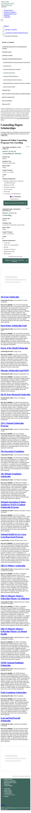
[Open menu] (2, 20)
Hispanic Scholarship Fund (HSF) (15, 370)
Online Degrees (8, 779)
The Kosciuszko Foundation (12, 451)
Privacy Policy (8, 791)
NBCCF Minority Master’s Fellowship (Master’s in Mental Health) (14, 631)
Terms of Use (7, 790)
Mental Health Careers (10, 782)
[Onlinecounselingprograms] (7, 7)
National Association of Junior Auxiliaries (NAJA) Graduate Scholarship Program (13, 504)
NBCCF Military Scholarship (13, 565)
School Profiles (8, 785)
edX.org (3, 805)
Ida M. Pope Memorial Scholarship (15, 394)
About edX (7, 788)
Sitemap (6, 796)
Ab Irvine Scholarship (10, 297)
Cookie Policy (8, 793)
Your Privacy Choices (9, 794)
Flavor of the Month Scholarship (14, 348)
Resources (7, 784)
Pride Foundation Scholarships (14, 692)
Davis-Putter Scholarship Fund (14, 325)
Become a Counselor (10, 781)
